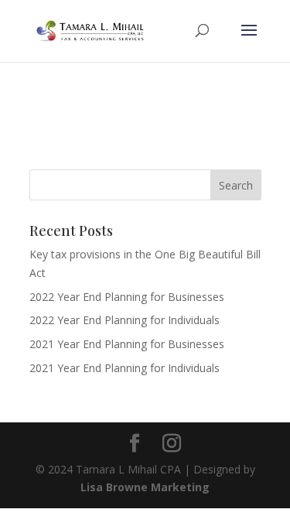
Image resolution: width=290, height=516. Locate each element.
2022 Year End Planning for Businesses (126, 296)
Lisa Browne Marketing (145, 487)
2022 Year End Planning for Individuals (124, 320)
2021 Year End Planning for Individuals (124, 368)
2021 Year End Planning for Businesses (126, 344)
